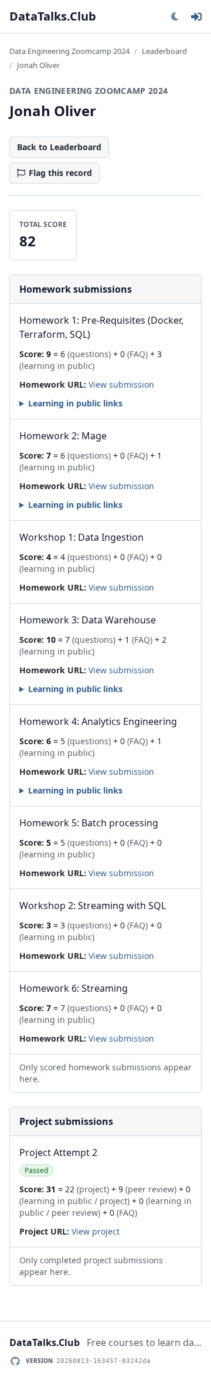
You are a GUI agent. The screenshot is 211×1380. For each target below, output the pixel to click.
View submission (121, 384)
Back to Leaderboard (59, 146)
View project (96, 1231)
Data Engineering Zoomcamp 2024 (69, 51)
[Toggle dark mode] (174, 16)
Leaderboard (164, 51)
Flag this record (60, 172)
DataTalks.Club (52, 16)
